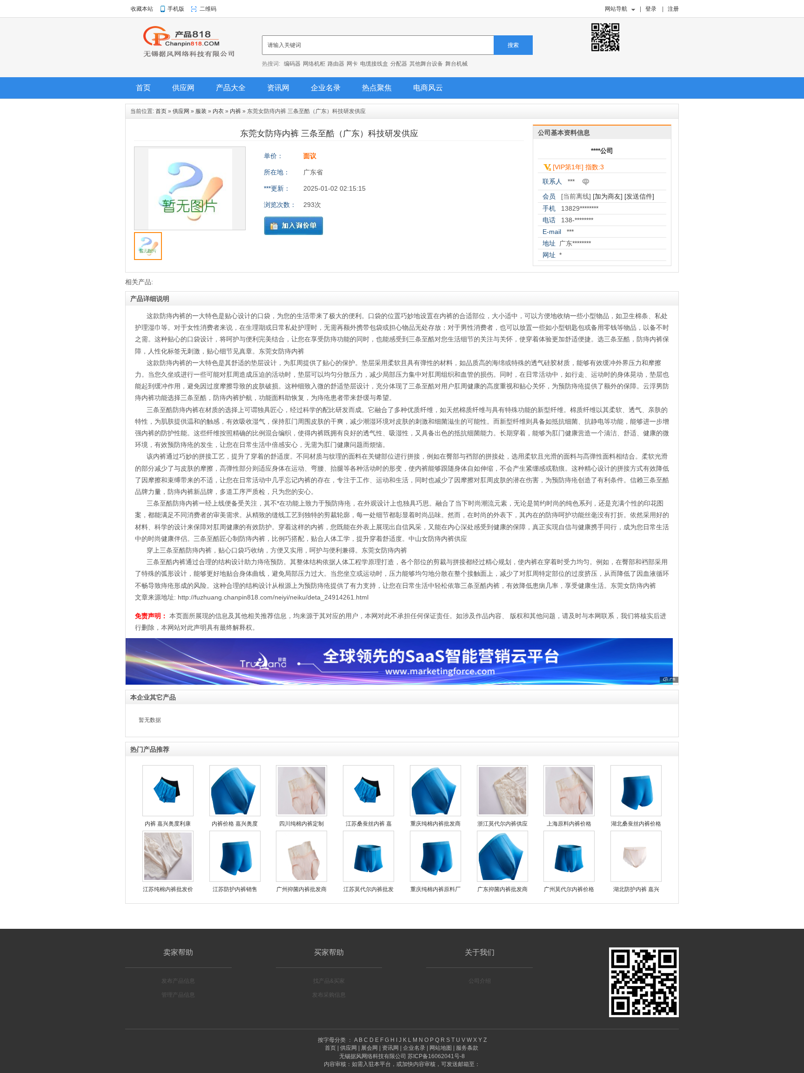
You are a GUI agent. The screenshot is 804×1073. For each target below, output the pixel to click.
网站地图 (440, 1048)
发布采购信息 (329, 995)
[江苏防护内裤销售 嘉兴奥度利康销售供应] (235, 880)
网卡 (352, 63)
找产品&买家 (329, 981)
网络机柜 (314, 63)
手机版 (176, 9)
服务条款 (467, 1048)
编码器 (292, 63)
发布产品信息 (178, 981)
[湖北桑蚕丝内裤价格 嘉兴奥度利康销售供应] (636, 814)
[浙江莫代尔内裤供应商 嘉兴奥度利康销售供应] (502, 814)
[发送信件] (639, 196)
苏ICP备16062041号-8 (436, 1056)
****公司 (602, 150)
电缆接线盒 (374, 63)
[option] (189, 191)
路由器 (336, 63)
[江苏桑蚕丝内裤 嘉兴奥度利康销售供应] (368, 814)
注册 (673, 9)
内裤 (235, 111)
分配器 (398, 63)
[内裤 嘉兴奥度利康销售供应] (168, 814)
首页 (143, 88)
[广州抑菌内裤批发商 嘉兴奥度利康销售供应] (301, 880)
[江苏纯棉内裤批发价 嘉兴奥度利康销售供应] (168, 880)
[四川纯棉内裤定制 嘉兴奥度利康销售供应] (301, 814)
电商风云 (428, 88)
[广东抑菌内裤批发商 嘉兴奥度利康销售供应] (502, 880)
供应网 (183, 88)
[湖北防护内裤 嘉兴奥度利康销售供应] (636, 880)
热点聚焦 (377, 88)
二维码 (208, 9)
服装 (201, 111)
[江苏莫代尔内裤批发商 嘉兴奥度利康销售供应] (368, 880)
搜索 (513, 45)
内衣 (218, 111)
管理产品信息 (178, 995)
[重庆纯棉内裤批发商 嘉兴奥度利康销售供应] (435, 814)
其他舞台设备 (426, 63)
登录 (651, 9)
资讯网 (278, 88)
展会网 (369, 1048)
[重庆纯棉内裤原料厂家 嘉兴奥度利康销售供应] (435, 880)
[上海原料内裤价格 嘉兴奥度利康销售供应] (569, 814)
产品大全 (231, 88)
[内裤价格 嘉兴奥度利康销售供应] (235, 814)
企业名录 (326, 88)
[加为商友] (608, 196)
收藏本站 (142, 9)
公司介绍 (480, 981)
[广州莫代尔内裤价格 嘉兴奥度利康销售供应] (569, 880)
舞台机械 (456, 63)
